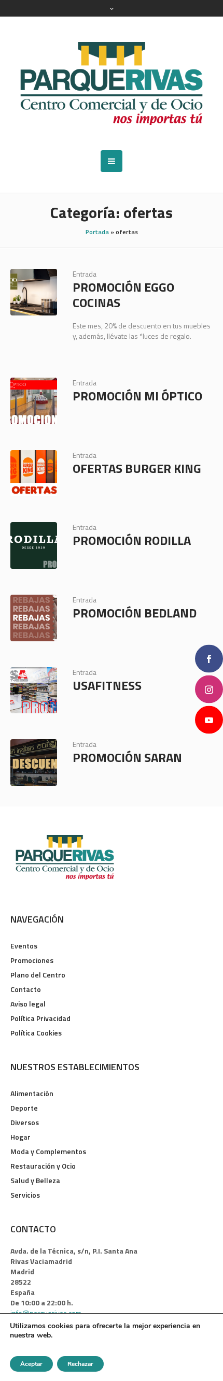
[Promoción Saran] (33, 762)
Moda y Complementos (48, 1151)
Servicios (25, 1194)
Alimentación (31, 1093)
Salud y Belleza (35, 1180)
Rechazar (80, 1364)
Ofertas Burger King (137, 468)
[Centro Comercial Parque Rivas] (111, 83)
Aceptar (31, 1364)
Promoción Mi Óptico (137, 395)
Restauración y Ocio (43, 1165)
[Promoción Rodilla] (33, 545)
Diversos (24, 1122)
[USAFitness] (33, 690)
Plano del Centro (37, 974)
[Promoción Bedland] (33, 618)
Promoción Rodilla (132, 540)
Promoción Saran (127, 757)
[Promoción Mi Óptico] (33, 401)
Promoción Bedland (135, 612)
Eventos (23, 945)
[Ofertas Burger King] (33, 473)
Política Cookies (36, 1032)
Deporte (24, 1107)
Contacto (25, 989)
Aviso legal (28, 1003)
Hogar (20, 1136)
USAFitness (107, 685)
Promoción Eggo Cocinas (123, 295)
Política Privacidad (40, 1018)
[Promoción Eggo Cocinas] (33, 292)
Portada (97, 232)
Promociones (31, 960)
